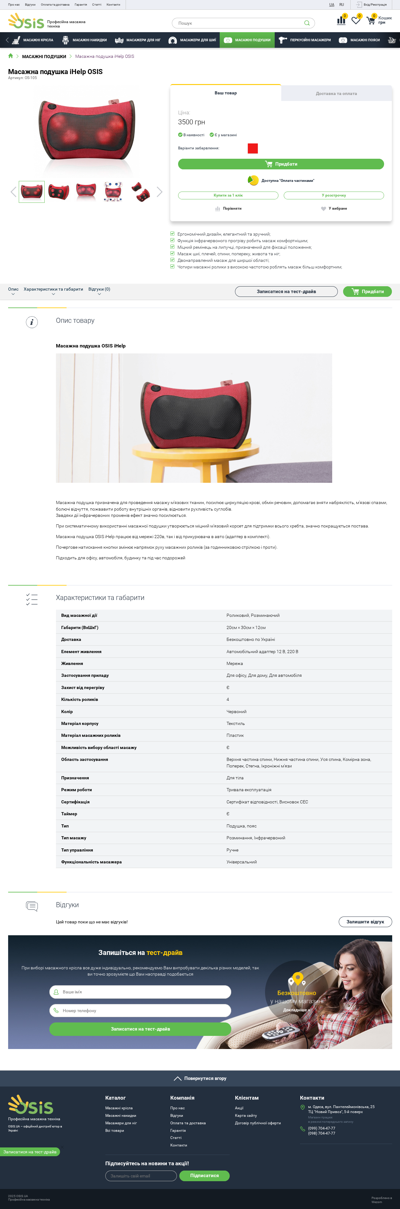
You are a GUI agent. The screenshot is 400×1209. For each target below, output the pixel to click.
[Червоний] (253, 148)
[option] (33, 40)
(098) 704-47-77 (321, 1133)
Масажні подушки (44, 56)
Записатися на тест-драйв (30, 1151)
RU (341, 4)
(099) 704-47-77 (321, 1128)
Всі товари (114, 1130)
